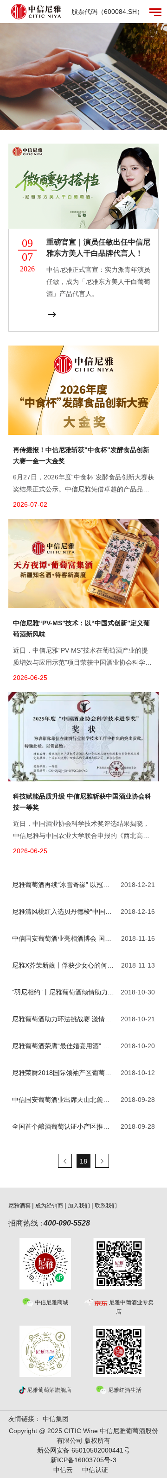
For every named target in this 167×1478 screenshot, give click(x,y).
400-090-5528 (67, 1223)
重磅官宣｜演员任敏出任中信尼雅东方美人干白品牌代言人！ (98, 247)
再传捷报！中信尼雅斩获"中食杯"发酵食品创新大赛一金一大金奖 (81, 455)
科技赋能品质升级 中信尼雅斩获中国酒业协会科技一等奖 (82, 801)
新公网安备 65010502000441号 (83, 1450)
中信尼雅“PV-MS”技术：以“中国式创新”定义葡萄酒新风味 (81, 628)
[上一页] (65, 1161)
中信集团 (56, 1418)
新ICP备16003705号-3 (83, 1460)
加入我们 (79, 1205)
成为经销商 (49, 1205)
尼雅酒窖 (19, 1205)
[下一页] (102, 1161)
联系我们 (106, 1205)
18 (83, 1161)
